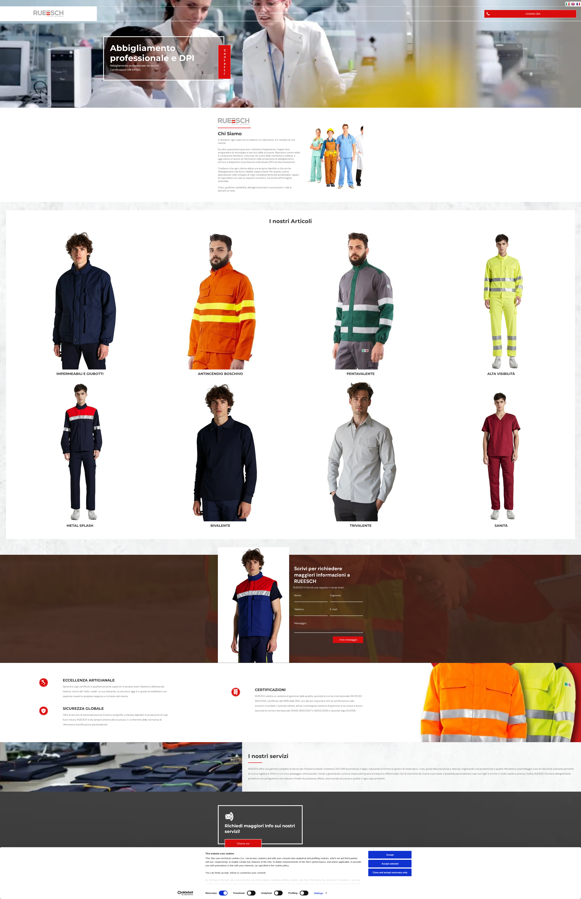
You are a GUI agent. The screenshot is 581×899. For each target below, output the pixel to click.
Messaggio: (300, 623)
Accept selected (390, 863)
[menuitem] (262, 13)
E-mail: (333, 609)
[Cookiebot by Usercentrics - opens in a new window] (185, 893)
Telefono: (299, 609)
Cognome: (335, 595)
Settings (318, 893)
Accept (390, 854)
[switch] (251, 893)
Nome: (297, 595)
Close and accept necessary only (390, 872)
